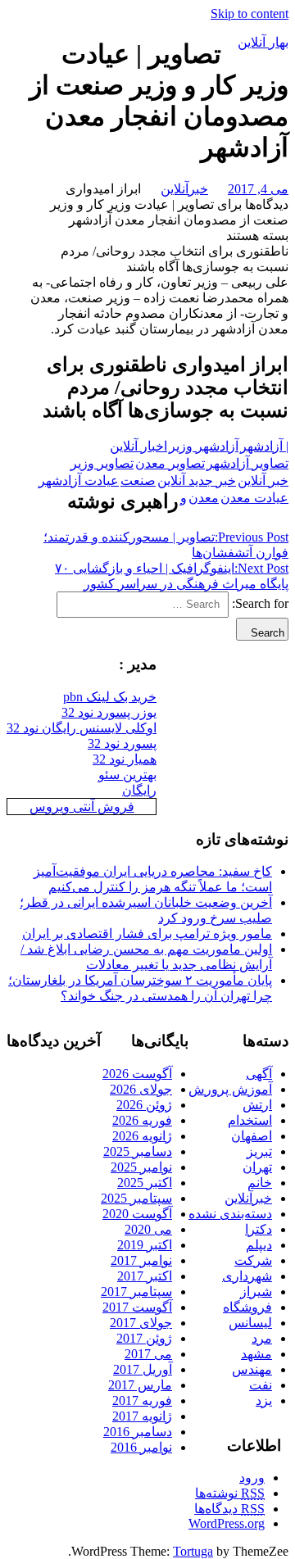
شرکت (253, 1260)
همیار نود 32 (125, 759)
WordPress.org (226, 1523)
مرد (262, 1338)
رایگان (139, 790)
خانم (259, 1183)
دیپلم (259, 1245)
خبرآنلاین (184, 189)
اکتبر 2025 (144, 1183)
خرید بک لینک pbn (110, 697)
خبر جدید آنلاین (196, 480)
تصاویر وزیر (102, 463)
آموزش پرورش (230, 1089)
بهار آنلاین (263, 42)
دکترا (258, 1229)
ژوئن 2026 (144, 1105)
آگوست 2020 (137, 1214)
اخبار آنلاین (138, 446)
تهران (257, 1167)
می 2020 (148, 1229)
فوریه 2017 (142, 1400)
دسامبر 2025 (137, 1151)
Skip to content (249, 13)
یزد (264, 1400)
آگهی (259, 1074)
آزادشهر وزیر (203, 446)
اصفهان (251, 1136)
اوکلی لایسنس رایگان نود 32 (82, 728)
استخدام (250, 1120)
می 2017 (148, 1354)
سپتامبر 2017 (136, 1291)
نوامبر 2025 (141, 1167)
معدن (203, 498)
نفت (260, 1385)
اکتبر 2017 (144, 1276)
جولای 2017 (141, 1323)
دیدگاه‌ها (229, 1509)
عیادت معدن (254, 498)
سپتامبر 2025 (136, 1198)
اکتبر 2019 (144, 1245)
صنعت (138, 480)
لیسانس (250, 1323)
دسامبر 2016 (137, 1432)
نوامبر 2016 (141, 1447)
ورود (252, 1477)
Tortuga (193, 1551)
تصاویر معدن (170, 463)
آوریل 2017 (142, 1369)
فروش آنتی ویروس (82, 806)
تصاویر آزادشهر (247, 463)
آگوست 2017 (137, 1307)
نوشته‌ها (230, 1493)
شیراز (256, 1291)
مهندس (252, 1369)
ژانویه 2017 (142, 1416)
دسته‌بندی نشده (230, 1214)
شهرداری (247, 1276)
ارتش (257, 1105)
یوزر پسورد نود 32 (109, 712)
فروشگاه (247, 1307)
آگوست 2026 (137, 1074)
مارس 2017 (140, 1385)
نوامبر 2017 (141, 1260)
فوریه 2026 (142, 1120)
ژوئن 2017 (144, 1338)
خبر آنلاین (263, 480)
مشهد (256, 1354)
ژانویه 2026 (142, 1136)
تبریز (259, 1151)
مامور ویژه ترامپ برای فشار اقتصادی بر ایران (147, 933)
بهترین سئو (127, 775)
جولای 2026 (141, 1089)
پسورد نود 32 (122, 743)
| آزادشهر (264, 446)
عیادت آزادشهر (79, 480)
